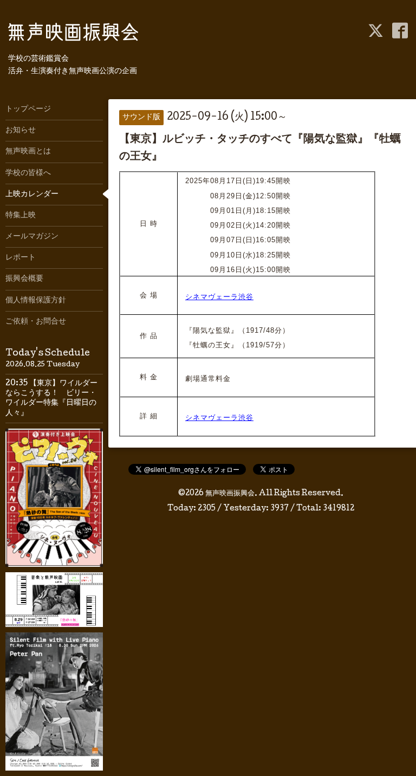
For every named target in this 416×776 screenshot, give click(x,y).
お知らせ (20, 130)
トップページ (28, 109)
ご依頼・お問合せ (35, 322)
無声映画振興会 (230, 493)
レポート (20, 258)
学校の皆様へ (28, 173)
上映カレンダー (31, 194)
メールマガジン (31, 236)
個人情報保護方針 (35, 300)
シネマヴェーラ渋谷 (219, 297)
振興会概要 (24, 279)
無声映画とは (28, 151)
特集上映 (20, 215)
